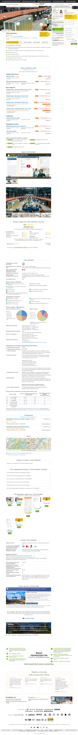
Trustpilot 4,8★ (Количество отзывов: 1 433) (12, 1)
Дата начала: (55, 12)
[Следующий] (50, 42)
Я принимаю (73, 41)
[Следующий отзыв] (71, 684)
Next (53, 167)
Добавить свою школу (54, 730)
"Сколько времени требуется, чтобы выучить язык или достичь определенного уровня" (33, 409)
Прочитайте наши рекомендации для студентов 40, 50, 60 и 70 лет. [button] (34, 342)
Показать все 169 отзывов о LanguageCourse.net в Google (38, 700)
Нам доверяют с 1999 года (59, 1)
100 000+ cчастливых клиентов (45, 1)
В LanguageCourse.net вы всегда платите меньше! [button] (62, 7)
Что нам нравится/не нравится (12, 42)
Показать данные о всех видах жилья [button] (29, 417)
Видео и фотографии (28, 42)
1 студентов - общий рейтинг (17, 36)
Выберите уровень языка (69, 34)
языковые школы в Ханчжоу (14, 453)
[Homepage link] (6, 6)
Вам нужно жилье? (68, 36)
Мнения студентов (36, 42)
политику (75, 41)
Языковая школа (45, 42)
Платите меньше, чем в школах (29, 1)
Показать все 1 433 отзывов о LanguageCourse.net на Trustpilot (16, 702)
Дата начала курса (68, 32)
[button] (71, 28)
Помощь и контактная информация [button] (12, 4)
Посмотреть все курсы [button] (29, 69)
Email (74, 39)
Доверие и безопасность (31, 730)
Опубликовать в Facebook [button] (31, 603)
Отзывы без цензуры (72, 1)
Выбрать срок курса (68, 30)
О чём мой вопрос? (68, 28)
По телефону (75, 40)
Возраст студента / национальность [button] (15, 307)
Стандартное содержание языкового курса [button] (29, 71)
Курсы (21, 42)
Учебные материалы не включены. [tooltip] (56, 24)
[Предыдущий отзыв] (7, 684)
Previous (4, 167)
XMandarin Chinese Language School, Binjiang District (17, 454)
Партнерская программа (42, 730)
